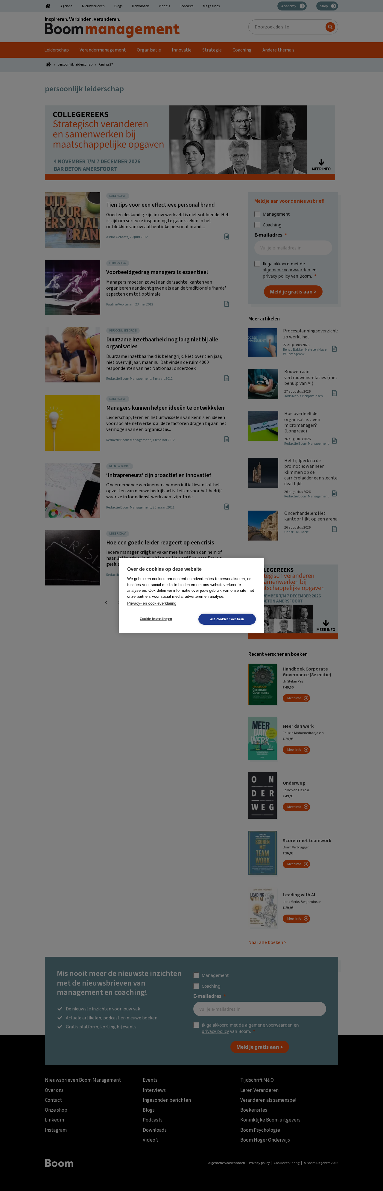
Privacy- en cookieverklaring (151, 603)
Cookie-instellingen (156, 618)
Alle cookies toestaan (227, 619)
